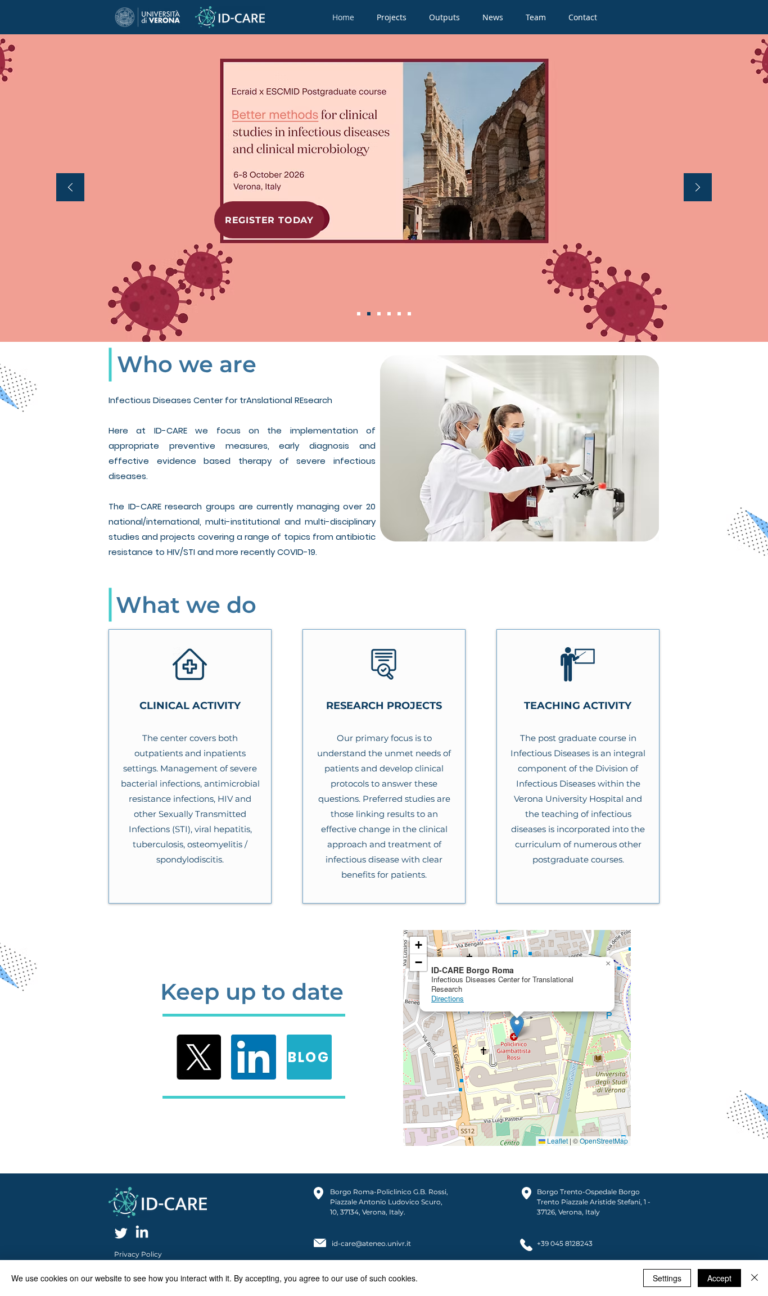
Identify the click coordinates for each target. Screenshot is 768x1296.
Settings (667, 1278)
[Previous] (70, 188)
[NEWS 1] (389, 313)
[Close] (754, 1278)
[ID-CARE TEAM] (399, 313)
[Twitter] (121, 1232)
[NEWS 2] (369, 313)
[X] (198, 1057)
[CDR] (379, 313)
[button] (391, 17)
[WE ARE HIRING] (409, 313)
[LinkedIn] (253, 1057)
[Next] (698, 188)
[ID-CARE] (358, 313)
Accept (719, 1278)
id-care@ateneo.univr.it (371, 1243)
